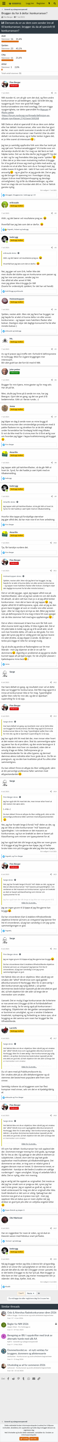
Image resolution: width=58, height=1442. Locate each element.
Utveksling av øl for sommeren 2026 (26, 1365)
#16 (55, 949)
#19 (55, 1228)
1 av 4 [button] (21, 1293)
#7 (56, 417)
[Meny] (4, 3)
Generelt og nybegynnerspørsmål (25, 1342)
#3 (56, 247)
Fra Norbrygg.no (24, 1327)
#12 (55, 682)
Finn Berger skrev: (10, 797)
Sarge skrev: (8, 721)
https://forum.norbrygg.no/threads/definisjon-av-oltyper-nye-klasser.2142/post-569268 (25, 117)
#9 (56, 496)
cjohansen (11, 1368)
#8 (56, 463)
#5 (56, 349)
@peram (44, 109)
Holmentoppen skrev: (12, 576)
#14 (55, 791)
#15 (55, 874)
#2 (56, 213)
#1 (56, 93)
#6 (56, 380)
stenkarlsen (11, 1356)
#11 (55, 571)
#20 (55, 1259)
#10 (55, 543)
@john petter (7, 112)
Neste (30, 1293)
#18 (55, 1115)
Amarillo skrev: (9, 502)
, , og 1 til (20, 195)
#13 (55, 716)
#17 (55, 1038)
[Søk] (54, 3)
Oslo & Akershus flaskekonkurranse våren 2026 (31, 1312)
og (14, 291)
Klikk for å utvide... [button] (29, 903)
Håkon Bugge (12, 1315)
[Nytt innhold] (49, 3)
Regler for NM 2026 (17, 1324)
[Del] (52, 93)
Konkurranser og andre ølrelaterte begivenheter (36, 1315)
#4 (56, 309)
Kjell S (9, 1342)
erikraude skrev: (10, 253)
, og (17, 229)
